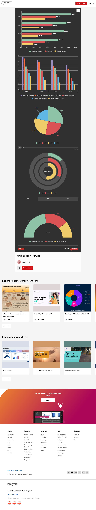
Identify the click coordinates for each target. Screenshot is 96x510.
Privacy (15, 494)
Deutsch (14, 474)
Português (19, 474)
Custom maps (28, 454)
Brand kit (26, 439)
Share (21, 249)
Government (44, 442)
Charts (9, 445)
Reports (10, 437)
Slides (9, 450)
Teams (42, 450)
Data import (27, 452)
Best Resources (61, 445)
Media (42, 434)
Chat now (19, 470)
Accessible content (29, 442)
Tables (9, 447)
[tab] (28, 198)
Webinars (59, 442)
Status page (60, 453)
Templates (27, 460)
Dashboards (11, 439)
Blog (75, 439)
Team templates (28, 449)
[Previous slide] (4, 326)
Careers (76, 437)
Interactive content (29, 434)
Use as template (81, 3)
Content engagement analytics (29, 445)
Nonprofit (43, 445)
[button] (37, 51)
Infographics (11, 434)
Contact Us (11, 470)
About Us (76, 434)
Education (43, 447)
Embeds (26, 437)
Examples (60, 439)
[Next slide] (8, 326)
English (9, 474)
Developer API (61, 450)
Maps (9, 442)
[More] (78, 10)
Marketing (43, 437)
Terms (10, 494)
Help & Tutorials (61, 434)
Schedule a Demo (62, 447)
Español (25, 474)
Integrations (27, 457)
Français (30, 474)
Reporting (43, 439)
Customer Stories (61, 437)
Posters (9, 453)
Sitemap (59, 455)
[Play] (20, 147)
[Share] (19, 268)
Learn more (48, 400)
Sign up (91, 3)
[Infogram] (6, 3)
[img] (46, 14)
